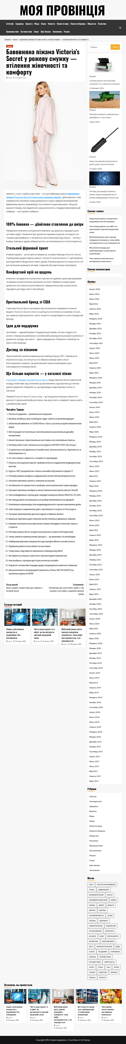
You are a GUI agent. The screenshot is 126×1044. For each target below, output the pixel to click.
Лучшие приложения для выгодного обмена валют (36, 514)
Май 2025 (93, 363)
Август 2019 (94, 673)
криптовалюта (108, 941)
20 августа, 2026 (76, 644)
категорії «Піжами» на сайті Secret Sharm (28, 380)
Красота (29, 23)
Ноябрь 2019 (95, 658)
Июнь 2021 (94, 579)
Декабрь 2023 (95, 446)
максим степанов (104, 946)
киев (102, 936)
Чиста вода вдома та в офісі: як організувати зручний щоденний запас (44, 633)
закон (110, 915)
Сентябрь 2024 (96, 402)
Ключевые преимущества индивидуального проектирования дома (45, 504)
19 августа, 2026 (109, 1020)
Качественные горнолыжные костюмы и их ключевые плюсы (42, 440)
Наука (43, 23)
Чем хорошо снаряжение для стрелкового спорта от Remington (42, 509)
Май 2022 (93, 530)
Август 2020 (94, 619)
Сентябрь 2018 (96, 707)
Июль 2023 (94, 466)
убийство (103, 972)
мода (118, 946)
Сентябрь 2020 (96, 614)
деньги (111, 905)
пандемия (102, 952)
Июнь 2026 (94, 299)
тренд (116, 967)
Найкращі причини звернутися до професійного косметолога (42, 541)
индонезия (111, 926)
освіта (92, 952)
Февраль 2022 (95, 545)
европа (92, 910)
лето (91, 946)
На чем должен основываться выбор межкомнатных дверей (41, 499)
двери (101, 905)
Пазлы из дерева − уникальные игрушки (30, 414)
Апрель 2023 (95, 481)
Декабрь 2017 (95, 742)
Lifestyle (10, 23)
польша (92, 957)
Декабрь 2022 (95, 501)
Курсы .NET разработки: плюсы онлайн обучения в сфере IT (41, 471)
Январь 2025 (95, 382)
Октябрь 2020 (95, 609)
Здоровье (20, 23)
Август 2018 (94, 712)
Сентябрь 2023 (96, 461)
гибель (92, 905)
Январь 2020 (95, 648)
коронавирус (113, 936)
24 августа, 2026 (20, 641)
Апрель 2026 (95, 309)
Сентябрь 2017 (96, 751)
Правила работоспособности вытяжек (29, 546)
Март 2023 (94, 486)
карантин (109, 931)
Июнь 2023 (94, 471)
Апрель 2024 (95, 427)
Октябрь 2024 (95, 397)
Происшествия (12, 31)
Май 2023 (93, 476)
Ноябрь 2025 (95, 333)
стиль (100, 967)
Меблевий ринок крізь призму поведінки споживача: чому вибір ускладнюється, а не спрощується (72, 635)
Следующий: (66, 589)
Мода (36, 23)
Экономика (57, 31)
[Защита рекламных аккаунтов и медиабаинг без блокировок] (17, 617)
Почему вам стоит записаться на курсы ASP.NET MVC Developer (42, 444)
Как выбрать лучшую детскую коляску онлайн (33, 560)
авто (91, 884)
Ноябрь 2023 (95, 451)
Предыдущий (24, 587)
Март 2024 (94, 432)
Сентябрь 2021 (96, 569)
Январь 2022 (95, 550)
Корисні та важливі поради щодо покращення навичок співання (43, 565)
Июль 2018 (94, 717)
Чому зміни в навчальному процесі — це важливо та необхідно (42, 536)
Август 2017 (94, 756)
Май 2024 (93, 422)
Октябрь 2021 (95, 565)
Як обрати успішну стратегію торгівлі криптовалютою (38, 555)
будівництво (103, 890)
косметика (93, 941)
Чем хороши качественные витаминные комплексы (101, 259)
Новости (51, 23)
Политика (102, 23)
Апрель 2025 (95, 368)
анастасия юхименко (106, 884)
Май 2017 (93, 771)
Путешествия (26, 31)
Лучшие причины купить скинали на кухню (32, 480)
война (113, 900)
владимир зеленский (98, 900)
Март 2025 (94, 373)
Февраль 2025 (95, 378)
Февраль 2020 (95, 643)
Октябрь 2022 (95, 510)
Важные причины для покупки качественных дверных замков (42, 518)
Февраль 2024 (95, 437)
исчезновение (95, 931)
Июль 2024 (94, 412)
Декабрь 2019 (95, 653)
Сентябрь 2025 (96, 343)
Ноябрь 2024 (95, 392)
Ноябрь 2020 (95, 604)
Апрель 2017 (95, 776)
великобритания (96, 895)
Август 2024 (94, 407)
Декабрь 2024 (95, 387)
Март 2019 (94, 692)
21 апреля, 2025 (20, 78)
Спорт (36, 31)
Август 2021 (94, 574)
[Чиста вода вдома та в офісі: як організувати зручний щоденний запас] (45, 617)
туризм (92, 972)
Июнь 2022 (94, 525)
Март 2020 (94, 638)
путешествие (105, 957)
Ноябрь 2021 (95, 560)
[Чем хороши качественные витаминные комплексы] (111, 996)
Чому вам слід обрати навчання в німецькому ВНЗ (36, 550)
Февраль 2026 (95, 319)
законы (92, 921)
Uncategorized (95, 801)
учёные (92, 977)
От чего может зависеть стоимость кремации (33, 458)
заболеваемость (96, 915)
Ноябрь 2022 (95, 505)
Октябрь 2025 (95, 338)
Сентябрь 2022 (96, 515)
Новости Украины (78, 23)
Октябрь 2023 (95, 456)
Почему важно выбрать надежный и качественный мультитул (42, 475)
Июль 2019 (94, 678)
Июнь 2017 (94, 766)
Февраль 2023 (95, 491)
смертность (109, 962)
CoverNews (73, 1040)
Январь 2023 (95, 496)
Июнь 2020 (94, 624)
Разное (67, 31)
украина (114, 972)
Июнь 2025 (94, 358)
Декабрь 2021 (95, 555)
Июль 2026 (94, 294)
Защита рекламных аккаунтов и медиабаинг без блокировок (15, 633)
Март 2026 (94, 314)
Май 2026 (93, 304)
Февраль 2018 (95, 732)
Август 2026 (94, 289)
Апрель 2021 (95, 589)
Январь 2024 (95, 442)
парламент (115, 952)
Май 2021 (93, 584)
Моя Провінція (62, 10)
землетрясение (95, 926)
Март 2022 (94, 540)
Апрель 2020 (95, 633)
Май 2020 (93, 628)
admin (10, 78)
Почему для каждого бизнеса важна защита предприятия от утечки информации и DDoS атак (103, 194)
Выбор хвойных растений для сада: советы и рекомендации (41, 418)
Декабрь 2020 (95, 599)
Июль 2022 (94, 520)
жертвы (102, 910)
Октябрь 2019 (95, 663)
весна (110, 895)
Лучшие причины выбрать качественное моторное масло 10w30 (43, 490)
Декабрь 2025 (95, 328)
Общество (91, 23)
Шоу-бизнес (46, 31)
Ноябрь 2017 (95, 747)
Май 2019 (93, 683)
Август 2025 (94, 348)
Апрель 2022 (95, 535)
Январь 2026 (95, 323)
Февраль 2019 (95, 697)
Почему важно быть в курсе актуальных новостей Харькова (41, 531)
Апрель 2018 (95, 727)
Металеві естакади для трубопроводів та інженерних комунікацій (102, 251)
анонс (92, 890)
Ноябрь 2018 (95, 702)
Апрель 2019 (95, 687)
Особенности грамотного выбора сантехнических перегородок (43, 485)
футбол (102, 977)
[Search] (120, 28)
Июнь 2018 (94, 722)
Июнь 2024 (94, 417)
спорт (91, 967)
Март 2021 (94, 594)
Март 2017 (94, 781)
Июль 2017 (94, 761)
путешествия (95, 962)
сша (108, 967)
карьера (92, 936)
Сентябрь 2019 (96, 668)
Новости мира (63, 23)
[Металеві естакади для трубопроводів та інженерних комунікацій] (87, 996)
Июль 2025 (94, 353)
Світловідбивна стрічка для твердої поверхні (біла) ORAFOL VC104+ (45, 495)
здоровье (103, 921)
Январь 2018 (95, 737)
